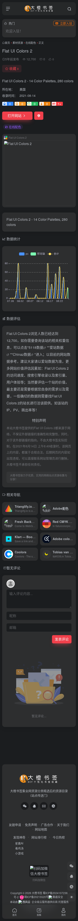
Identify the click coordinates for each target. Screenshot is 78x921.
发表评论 (62, 639)
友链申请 (15, 824)
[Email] (44, 806)
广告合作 (47, 824)
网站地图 (41, 829)
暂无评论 (13, 567)
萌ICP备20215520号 (36, 897)
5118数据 (36, 347)
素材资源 (18, 42)
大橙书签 (37, 893)
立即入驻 (66, 23)
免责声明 (31, 824)
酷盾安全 (57, 897)
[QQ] (34, 806)
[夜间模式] (71, 897)
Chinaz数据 (22, 354)
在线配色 (31, 42)
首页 (7, 42)
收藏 (14, 68)
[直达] (35, 508)
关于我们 (63, 824)
